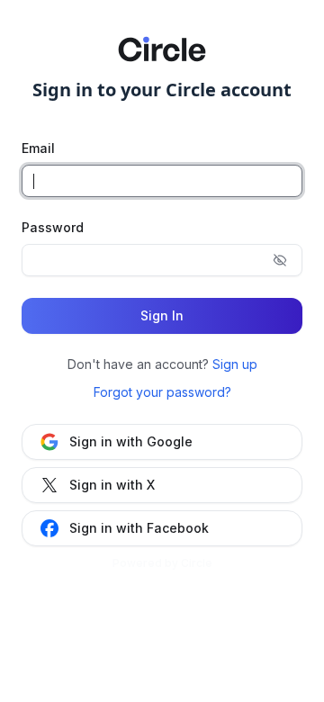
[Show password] (280, 260)
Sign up (234, 364)
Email (38, 148)
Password (53, 227)
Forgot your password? (162, 392)
